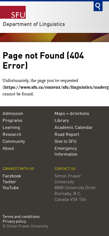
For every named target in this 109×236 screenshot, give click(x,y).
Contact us (64, 169)
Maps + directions (71, 114)
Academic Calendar (73, 128)
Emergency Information (65, 151)
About (8, 148)
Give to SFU (65, 141)
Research (12, 135)
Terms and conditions (21, 217)
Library (61, 121)
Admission (13, 114)
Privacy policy (14, 221)
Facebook (12, 176)
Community (14, 141)
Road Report (66, 135)
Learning (11, 128)
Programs (12, 121)
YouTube (11, 188)
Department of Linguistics (34, 24)
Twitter (9, 182)
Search (98, 6)
